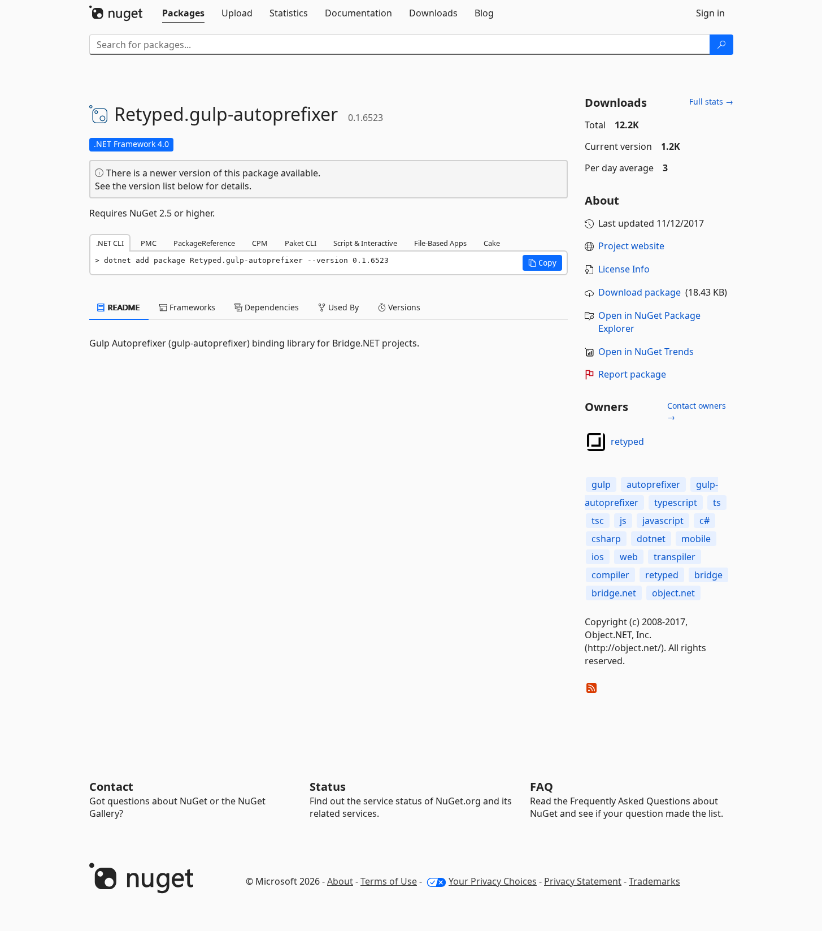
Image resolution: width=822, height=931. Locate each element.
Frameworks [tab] (191, 307)
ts (717, 502)
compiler (610, 575)
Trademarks (654, 881)
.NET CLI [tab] (110, 243)
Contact (111, 786)
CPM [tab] (260, 243)
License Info (624, 269)
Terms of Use (388, 881)
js (623, 520)
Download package (639, 292)
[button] (542, 263)
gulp (601, 484)
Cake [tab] (492, 243)
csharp (606, 538)
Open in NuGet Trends (646, 351)
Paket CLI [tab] (300, 243)
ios (598, 557)
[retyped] (596, 442)
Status (328, 786)
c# (704, 520)
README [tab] (123, 307)
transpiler (674, 557)
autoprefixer (653, 484)
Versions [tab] (403, 307)
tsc (598, 520)
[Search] (721, 44)
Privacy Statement (582, 881)
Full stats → (711, 101)
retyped (627, 441)
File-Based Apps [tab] (440, 243)
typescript (675, 502)
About (340, 881)
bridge (708, 575)
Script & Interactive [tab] (365, 243)
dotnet (651, 538)
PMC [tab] (148, 243)
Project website (631, 246)
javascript (663, 520)
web (629, 557)
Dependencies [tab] (270, 307)
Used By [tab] (342, 307)
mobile (696, 538)
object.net (673, 593)
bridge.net (614, 593)
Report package (632, 374)
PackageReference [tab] (204, 243)
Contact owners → (696, 411)
